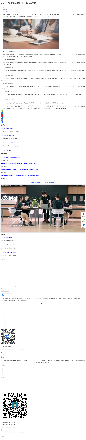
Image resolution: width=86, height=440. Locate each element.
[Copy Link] (43, 120)
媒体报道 (5, 325)
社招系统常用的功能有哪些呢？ (8, 128)
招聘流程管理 (6, 264)
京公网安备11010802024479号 (6, 293)
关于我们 (5, 319)
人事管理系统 (6, 274)
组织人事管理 (6, 281)
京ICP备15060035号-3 (5, 291)
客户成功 (5, 312)
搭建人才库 (6, 266)
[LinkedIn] (43, 118)
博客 (4, 327)
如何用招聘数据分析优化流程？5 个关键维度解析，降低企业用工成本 (19, 169)
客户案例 (5, 321)
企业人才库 (6, 308)
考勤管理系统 (6, 283)
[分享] (43, 122)
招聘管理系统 (6, 262)
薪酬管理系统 (6, 279)
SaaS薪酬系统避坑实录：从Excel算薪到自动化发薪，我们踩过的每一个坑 (21, 175)
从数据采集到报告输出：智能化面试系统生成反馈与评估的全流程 (18, 163)
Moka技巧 (5, 11)
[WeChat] (43, 111)
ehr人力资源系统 (64, 14)
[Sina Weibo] (43, 115)
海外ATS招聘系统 (7, 268)
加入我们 (5, 323)
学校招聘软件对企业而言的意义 (8, 135)
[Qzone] (43, 113)
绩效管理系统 (6, 276)
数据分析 (5, 310)
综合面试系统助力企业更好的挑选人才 (9, 143)
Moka (4, 7)
